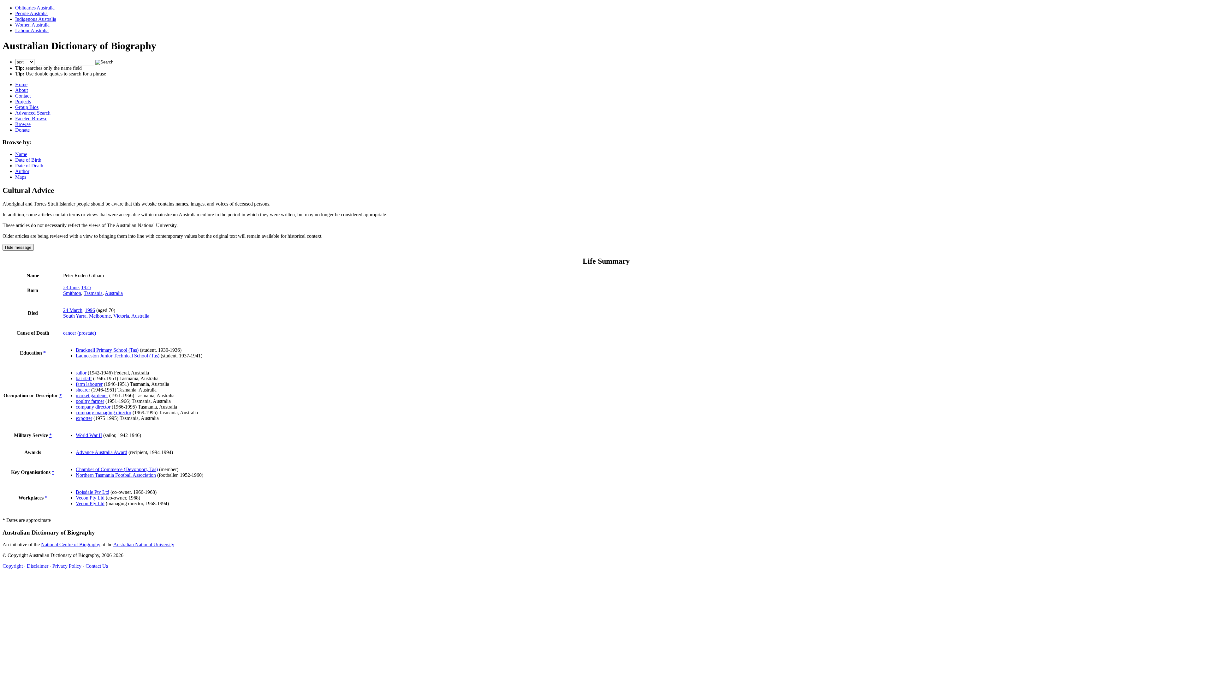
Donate (22, 130)
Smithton (72, 293)
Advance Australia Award (101, 452)
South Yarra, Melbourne (87, 316)
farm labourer (89, 384)
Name (21, 154)
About (21, 90)
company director (93, 407)
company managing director (103, 412)
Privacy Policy (66, 566)
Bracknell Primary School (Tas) (107, 350)
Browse (23, 124)
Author (22, 171)
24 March (72, 310)
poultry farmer (90, 401)
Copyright (13, 566)
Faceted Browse (31, 118)
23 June (71, 287)
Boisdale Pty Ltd (92, 492)
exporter (84, 418)
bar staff (84, 378)
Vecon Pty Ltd (90, 497)
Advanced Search (32, 113)
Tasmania (93, 293)
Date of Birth (28, 160)
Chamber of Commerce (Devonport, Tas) (117, 469)
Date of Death (29, 165)
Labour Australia (32, 30)
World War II (89, 435)
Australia (114, 293)
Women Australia (32, 24)
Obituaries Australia (35, 7)
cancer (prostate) (79, 333)
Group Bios (27, 107)
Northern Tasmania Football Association (116, 475)
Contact (23, 96)
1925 (86, 287)
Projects (23, 101)
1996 (90, 310)
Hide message (18, 247)
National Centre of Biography (70, 544)
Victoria (121, 316)
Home (21, 84)
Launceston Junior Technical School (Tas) (117, 355)
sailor (81, 372)
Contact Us (97, 566)
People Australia (31, 13)
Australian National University (143, 544)
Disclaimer (37, 566)
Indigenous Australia (35, 19)
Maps (20, 177)
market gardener (92, 395)
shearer (83, 389)
